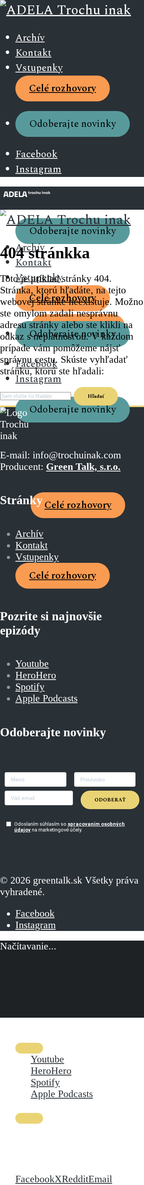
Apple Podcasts (46, 698)
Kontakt (33, 53)
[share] (29, 1118)
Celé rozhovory (62, 88)
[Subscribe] (29, 1048)
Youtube (32, 663)
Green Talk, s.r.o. (83, 466)
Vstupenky (39, 68)
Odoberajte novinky (72, 123)
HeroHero (35, 675)
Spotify (30, 686)
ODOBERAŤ (110, 800)
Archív (30, 37)
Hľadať (96, 396)
